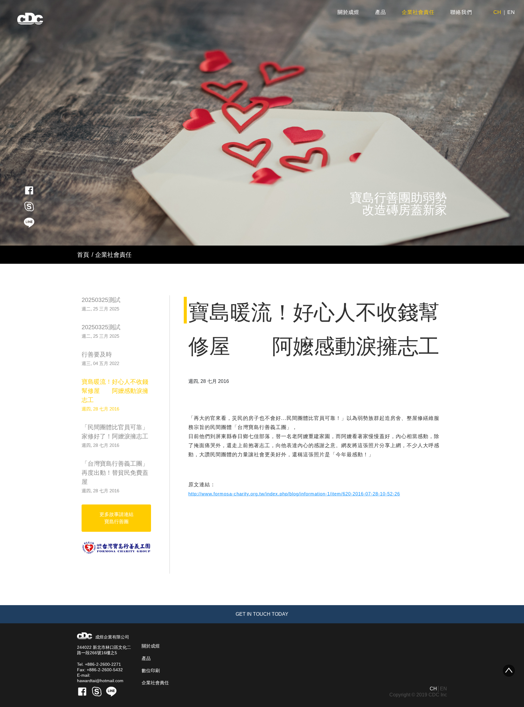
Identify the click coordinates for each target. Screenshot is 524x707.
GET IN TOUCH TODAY (262, 614)
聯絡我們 (461, 12)
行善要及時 (100, 358)
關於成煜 (348, 12)
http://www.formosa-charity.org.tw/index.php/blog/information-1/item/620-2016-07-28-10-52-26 (294, 493)
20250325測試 (101, 304)
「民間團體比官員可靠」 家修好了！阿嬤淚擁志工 (115, 436)
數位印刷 (151, 670)
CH (497, 12)
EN (511, 12)
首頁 (83, 255)
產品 (380, 12)
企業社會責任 (418, 12)
